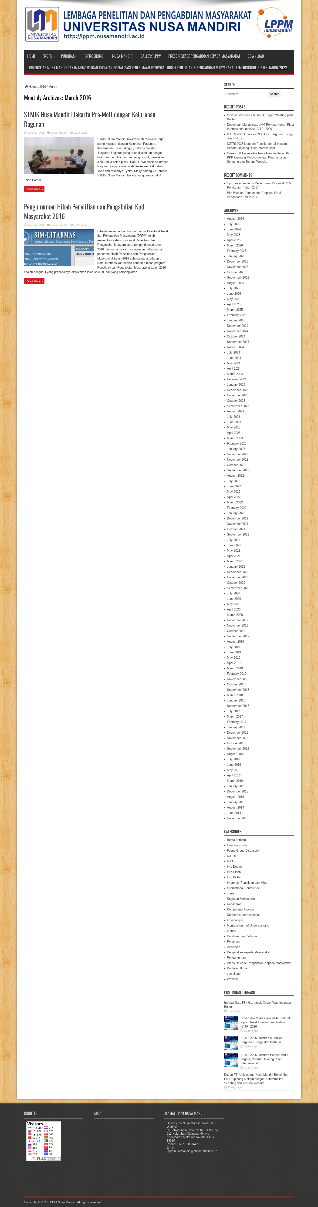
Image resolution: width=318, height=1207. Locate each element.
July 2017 (233, 711)
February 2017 (236, 722)
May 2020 (233, 604)
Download (255, 56)
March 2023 (235, 438)
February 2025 (236, 315)
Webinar (232, 979)
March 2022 (235, 502)
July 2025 (233, 288)
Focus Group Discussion (243, 850)
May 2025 (233, 299)
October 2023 (236, 400)
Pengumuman (236, 957)
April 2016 (233, 775)
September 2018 (238, 689)
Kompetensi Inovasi (240, 909)
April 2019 (233, 663)
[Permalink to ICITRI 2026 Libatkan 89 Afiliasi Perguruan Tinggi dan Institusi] (231, 1049)
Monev (231, 931)
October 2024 (236, 336)
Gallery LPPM (151, 56)
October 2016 (236, 743)
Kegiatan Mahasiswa (241, 898)
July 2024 (233, 352)
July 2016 (233, 759)
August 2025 (235, 283)
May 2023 (233, 427)
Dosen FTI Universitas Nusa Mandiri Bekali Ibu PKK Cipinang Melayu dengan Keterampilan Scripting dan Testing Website (258, 157)
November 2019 (237, 625)
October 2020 (236, 582)
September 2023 (238, 406)
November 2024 (237, 331)
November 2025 (237, 267)
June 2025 (234, 293)
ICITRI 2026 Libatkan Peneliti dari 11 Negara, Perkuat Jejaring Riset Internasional (265, 1059)
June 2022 (234, 486)
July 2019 (233, 647)
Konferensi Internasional (243, 915)
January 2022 (236, 513)
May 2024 (233, 363)
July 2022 (233, 481)
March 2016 (235, 780)
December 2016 (237, 732)
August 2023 (235, 411)
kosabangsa (235, 920)
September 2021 (238, 534)
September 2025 (238, 277)
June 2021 (234, 545)
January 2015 (236, 802)
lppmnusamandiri (238, 183)
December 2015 (237, 791)
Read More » (34, 189)
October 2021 (236, 529)
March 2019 (235, 668)
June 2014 (234, 813)
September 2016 (238, 748)
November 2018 (237, 679)
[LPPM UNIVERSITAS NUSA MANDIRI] (159, 38)
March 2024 (235, 374)
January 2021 (236, 566)
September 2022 (238, 470)
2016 (42, 86)
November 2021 (237, 524)
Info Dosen (234, 866)
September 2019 (238, 636)
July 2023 (233, 416)
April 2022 (233, 497)
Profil (47, 56)
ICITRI (231, 856)
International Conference (243, 888)
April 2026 (233, 240)
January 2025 (236, 320)
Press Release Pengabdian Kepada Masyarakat (204, 56)
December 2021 (237, 518)
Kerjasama (234, 904)
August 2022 (235, 475)
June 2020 (234, 598)
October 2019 (236, 631)
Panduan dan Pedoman (242, 936)
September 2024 (238, 342)
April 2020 (233, 609)
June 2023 (234, 422)
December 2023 (237, 390)
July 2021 (233, 540)
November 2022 (237, 459)
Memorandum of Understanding (248, 925)
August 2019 (235, 641)
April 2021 (233, 556)
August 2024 (235, 347)
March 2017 (235, 716)
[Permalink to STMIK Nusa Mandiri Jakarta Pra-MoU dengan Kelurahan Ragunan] (59, 173)
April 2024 (233, 368)
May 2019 (233, 657)
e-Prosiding (94, 56)
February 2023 (236, 443)
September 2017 (238, 706)
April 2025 (233, 304)
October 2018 (236, 684)
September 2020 (238, 588)
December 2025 (237, 261)
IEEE (230, 861)
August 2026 (235, 218)
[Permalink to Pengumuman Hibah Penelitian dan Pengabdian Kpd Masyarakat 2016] (59, 265)
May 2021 (233, 550)
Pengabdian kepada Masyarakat (248, 952)
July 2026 (233, 224)
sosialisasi (234, 973)
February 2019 (236, 673)
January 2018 (236, 700)
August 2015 (235, 797)
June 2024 (234, 358)
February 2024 (236, 379)
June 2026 (234, 229)
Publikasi (68, 56)
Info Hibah (234, 872)
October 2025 (236, 272)
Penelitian (233, 947)
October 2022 (236, 465)
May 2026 (233, 234)
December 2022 (237, 454)
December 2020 (237, 572)
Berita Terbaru (236, 840)
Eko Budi (233, 193)
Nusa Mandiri (123, 56)
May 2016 (233, 770)
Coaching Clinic (237, 845)
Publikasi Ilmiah (237, 968)
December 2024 (237, 325)
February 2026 (236, 251)
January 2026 (236, 256)
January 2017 (236, 727)
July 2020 (233, 593)
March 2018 (235, 695)
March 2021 (235, 561)
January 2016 (236, 786)
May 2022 (233, 491)
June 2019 (234, 652)
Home (31, 56)
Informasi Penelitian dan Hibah (247, 882)
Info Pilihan (234, 877)
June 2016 (234, 764)
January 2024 (236, 384)
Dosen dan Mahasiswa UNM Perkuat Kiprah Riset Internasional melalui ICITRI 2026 (265, 1022)
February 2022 (236, 507)
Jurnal (231, 893)
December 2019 (237, 620)
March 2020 (235, 615)
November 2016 (237, 738)
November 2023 (237, 395)
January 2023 (236, 449)
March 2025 (235, 309)
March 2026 (235, 245)
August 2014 (235, 807)
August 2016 (235, 754)
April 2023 (233, 433)
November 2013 (237, 818)
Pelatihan (233, 941)
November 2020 (237, 577)
